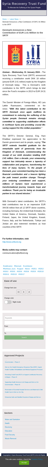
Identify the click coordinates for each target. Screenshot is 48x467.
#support (20, 269)
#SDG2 (41, 269)
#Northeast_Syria (9, 269)
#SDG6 (19, 271)
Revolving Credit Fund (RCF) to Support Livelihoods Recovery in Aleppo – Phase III (23, 371)
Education (8, 431)
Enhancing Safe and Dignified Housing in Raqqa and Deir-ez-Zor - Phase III (23, 393)
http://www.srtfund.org (12, 242)
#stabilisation (7, 266)
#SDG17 (21, 274)
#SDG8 (26, 271)
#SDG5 (12, 271)
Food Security (10, 435)
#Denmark (17, 266)
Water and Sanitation (12, 419)
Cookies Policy (37, 459)
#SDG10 (41, 271)
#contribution (27, 266)
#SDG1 (34, 269)
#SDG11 (6, 274)
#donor (27, 269)
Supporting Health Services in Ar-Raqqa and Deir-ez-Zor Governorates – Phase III (22, 378)
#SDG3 (5, 271)
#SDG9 (33, 271)
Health (7, 423)
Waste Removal (10, 438)
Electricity (8, 427)
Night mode (16, 302)
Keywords (8, 318)
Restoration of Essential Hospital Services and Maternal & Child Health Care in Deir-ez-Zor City (24, 386)
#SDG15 (14, 274)
